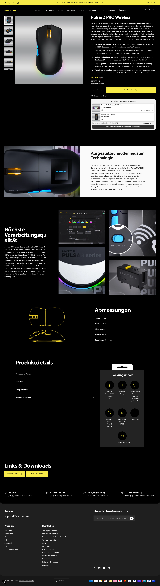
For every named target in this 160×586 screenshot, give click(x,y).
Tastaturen (8, 534)
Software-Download (50, 562)
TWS (6, 546)
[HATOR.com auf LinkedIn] (18, 3)
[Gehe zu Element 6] (8, 72)
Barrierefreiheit (48, 549)
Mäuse (7, 537)
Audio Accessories (11, 549)
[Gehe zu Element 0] (8, 20)
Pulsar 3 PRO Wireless (108, 114)
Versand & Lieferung (50, 534)
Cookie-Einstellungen (50, 556)
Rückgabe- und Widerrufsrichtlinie (55, 537)
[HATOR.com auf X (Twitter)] (5, 3)
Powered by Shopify (26, 580)
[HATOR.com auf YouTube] (13, 3)
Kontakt (45, 565)
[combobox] (151, 2)
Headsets (8, 531)
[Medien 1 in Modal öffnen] (49, 50)
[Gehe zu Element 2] (8, 30)
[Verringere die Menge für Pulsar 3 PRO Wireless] (93, 90)
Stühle (6, 540)
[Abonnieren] (132, 518)
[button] (4, 582)
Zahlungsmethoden (49, 531)
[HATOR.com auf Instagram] (9, 3)
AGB (44, 543)
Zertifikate (46, 546)
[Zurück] (57, 2)
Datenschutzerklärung (50, 553)
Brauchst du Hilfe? (100, 96)
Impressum (46, 559)
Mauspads (8, 543)
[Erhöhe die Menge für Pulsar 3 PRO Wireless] (102, 90)
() (123, 126)
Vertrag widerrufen (49, 540)
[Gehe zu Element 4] (8, 51)
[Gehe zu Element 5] (8, 62)
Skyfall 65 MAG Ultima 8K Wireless (112, 105)
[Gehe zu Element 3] (8, 41)
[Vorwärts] (103, 2)
